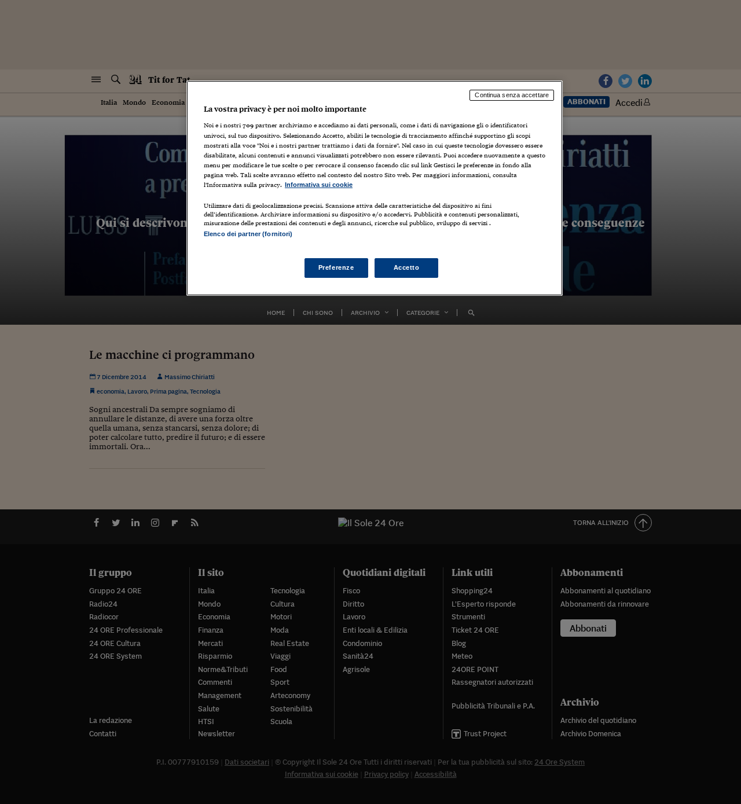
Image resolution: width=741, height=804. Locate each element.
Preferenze (336, 267)
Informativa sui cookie (319, 184)
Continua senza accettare (512, 94)
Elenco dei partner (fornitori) (248, 233)
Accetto (407, 267)
